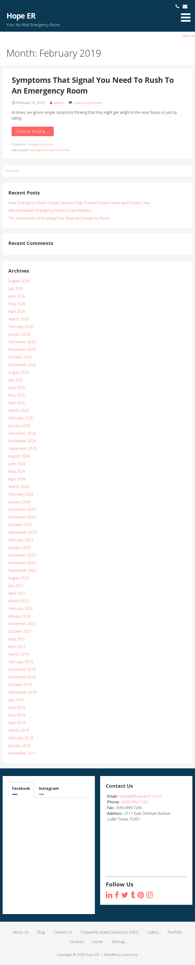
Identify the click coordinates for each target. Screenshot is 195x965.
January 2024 (19, 501)
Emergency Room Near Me (49, 150)
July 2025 (15, 380)
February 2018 (20, 738)
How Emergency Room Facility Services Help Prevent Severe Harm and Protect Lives (79, 202)
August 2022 (18, 578)
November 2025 (22, 349)
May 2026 (16, 303)
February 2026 (20, 326)
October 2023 (20, 524)
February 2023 (20, 539)
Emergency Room (40, 144)
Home (186, 35)
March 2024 (18, 486)
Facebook (21, 788)
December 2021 (22, 623)
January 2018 (19, 745)
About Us (21, 932)
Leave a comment (88, 102)
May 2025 (16, 395)
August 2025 (18, 372)
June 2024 (16, 463)
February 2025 (20, 418)
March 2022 (18, 600)
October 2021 (20, 631)
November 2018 (22, 677)
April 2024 (16, 479)
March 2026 (18, 319)
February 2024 (20, 494)
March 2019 (18, 654)
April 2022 (16, 593)
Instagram (49, 788)
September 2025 (22, 364)
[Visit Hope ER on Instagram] (109, 895)
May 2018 (16, 715)
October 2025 (20, 357)
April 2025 (16, 402)
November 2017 (22, 753)
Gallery (153, 932)
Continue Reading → (32, 131)
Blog (41, 932)
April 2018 (16, 722)
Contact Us (62, 932)
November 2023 (22, 517)
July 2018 (15, 699)
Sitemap (118, 941)
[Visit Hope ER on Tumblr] (133, 895)
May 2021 (16, 639)
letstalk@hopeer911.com (141, 796)
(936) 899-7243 (135, 802)
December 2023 (22, 509)
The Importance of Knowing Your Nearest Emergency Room (59, 218)
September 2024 (22, 448)
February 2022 (20, 608)
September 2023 (22, 532)
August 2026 (18, 281)
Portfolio (174, 932)
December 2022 (22, 555)
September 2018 (22, 692)
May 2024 (16, 471)
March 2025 (18, 410)
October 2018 (20, 684)
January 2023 (19, 547)
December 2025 (22, 341)
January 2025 (19, 425)
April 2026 (16, 311)
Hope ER (20, 15)
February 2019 (20, 661)
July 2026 (15, 288)
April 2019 (16, 646)
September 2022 (22, 570)
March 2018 (18, 730)
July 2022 (15, 585)
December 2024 (22, 433)
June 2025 (16, 387)
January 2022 (19, 616)
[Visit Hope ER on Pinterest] (140, 895)
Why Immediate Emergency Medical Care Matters (50, 210)
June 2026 (16, 296)
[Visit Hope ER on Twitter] (124, 895)
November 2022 (22, 562)
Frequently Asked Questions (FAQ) (110, 932)
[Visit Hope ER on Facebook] (117, 895)
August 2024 (18, 456)
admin (58, 102)
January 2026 (19, 334)
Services (77, 941)
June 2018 (16, 707)
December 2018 (22, 669)
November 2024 (22, 440)
